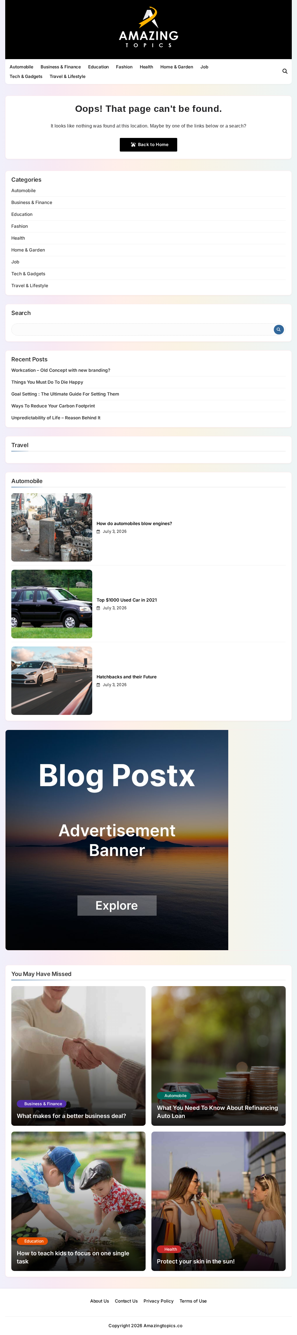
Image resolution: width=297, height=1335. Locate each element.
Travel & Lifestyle (68, 76)
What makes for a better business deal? (71, 1115)
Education (98, 67)
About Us (99, 1301)
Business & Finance (61, 67)
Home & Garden (176, 67)
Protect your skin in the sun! (196, 1261)
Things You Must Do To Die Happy (47, 382)
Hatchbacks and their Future (127, 677)
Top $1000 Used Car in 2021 (127, 600)
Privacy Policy (159, 1301)
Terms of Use (193, 1301)
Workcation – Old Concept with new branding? (60, 370)
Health (146, 67)
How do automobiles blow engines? (134, 523)
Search (21, 313)
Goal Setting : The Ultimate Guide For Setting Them (65, 394)
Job (204, 67)
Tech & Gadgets (26, 76)
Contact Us (126, 1301)
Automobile (21, 67)
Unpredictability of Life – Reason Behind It (55, 417)
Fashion (124, 67)
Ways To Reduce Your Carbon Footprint (53, 406)
